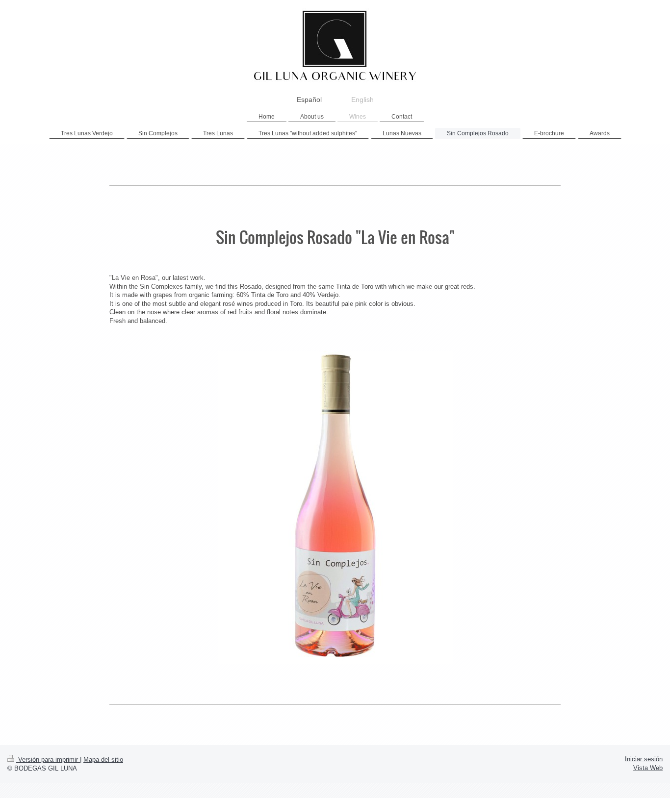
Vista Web (648, 768)
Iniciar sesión (644, 759)
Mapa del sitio (103, 759)
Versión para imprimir (48, 759)
